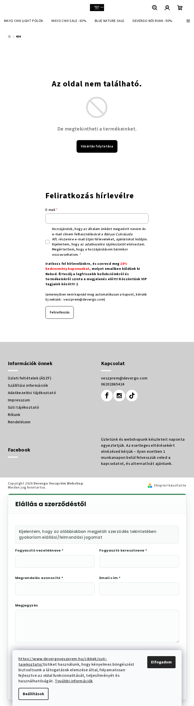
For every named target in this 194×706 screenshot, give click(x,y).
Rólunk (14, 415)
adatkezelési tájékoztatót (105, 244)
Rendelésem (19, 422)
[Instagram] (119, 395)
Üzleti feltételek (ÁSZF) (30, 378)
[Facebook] (107, 395)
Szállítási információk (28, 385)
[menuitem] (23, 21)
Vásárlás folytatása (97, 146)
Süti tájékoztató (23, 407)
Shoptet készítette (170, 485)
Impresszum (19, 400)
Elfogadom (161, 662)
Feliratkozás (59, 312)
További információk (74, 681)
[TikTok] (132, 395)
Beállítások (33, 694)
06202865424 (112, 384)
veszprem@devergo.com (83, 299)
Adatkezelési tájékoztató (32, 393)
